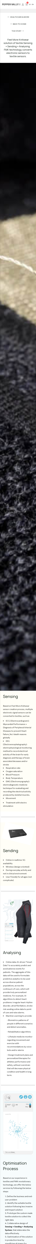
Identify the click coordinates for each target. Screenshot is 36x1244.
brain (18, 754)
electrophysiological (12, 747)
